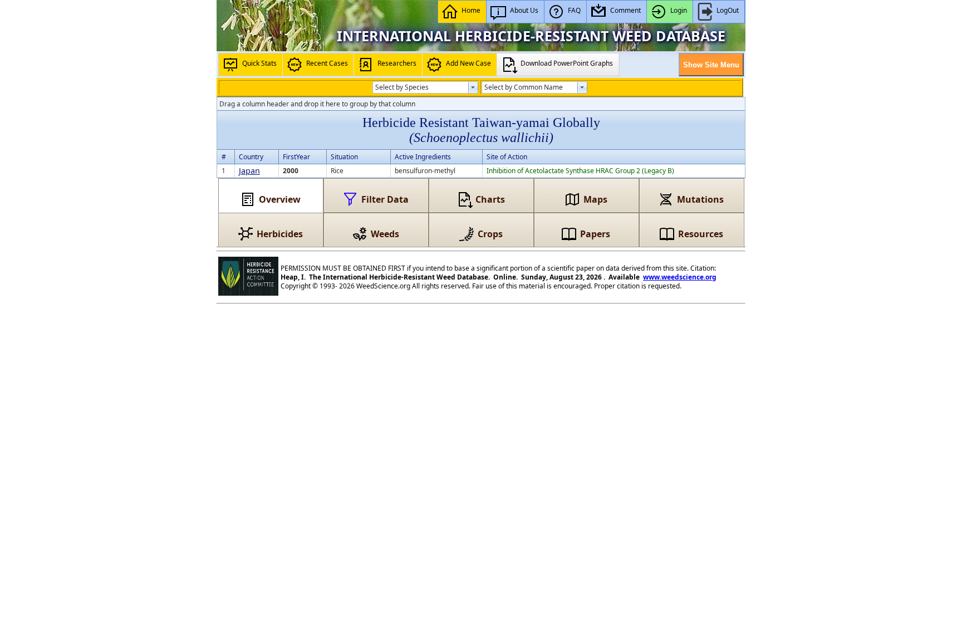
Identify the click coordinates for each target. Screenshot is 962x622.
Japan (249, 170)
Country (251, 156)
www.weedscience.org (679, 277)
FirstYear (296, 156)
